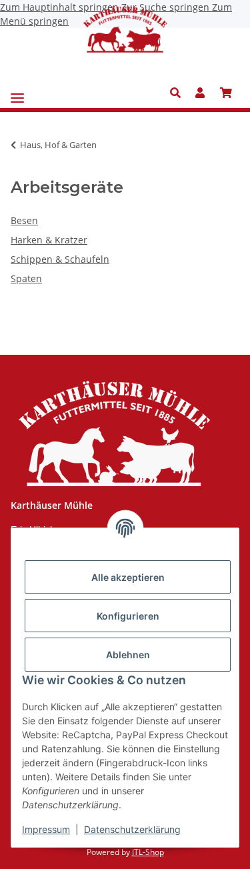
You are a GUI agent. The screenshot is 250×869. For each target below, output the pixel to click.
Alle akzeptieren (128, 577)
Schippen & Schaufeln (60, 259)
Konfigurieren (128, 616)
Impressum (46, 829)
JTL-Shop (148, 852)
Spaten (26, 278)
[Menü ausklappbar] (17, 93)
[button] (179, 92)
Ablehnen (128, 654)
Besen (24, 220)
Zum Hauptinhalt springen (60, 7)
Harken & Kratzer (49, 239)
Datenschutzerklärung (132, 829)
